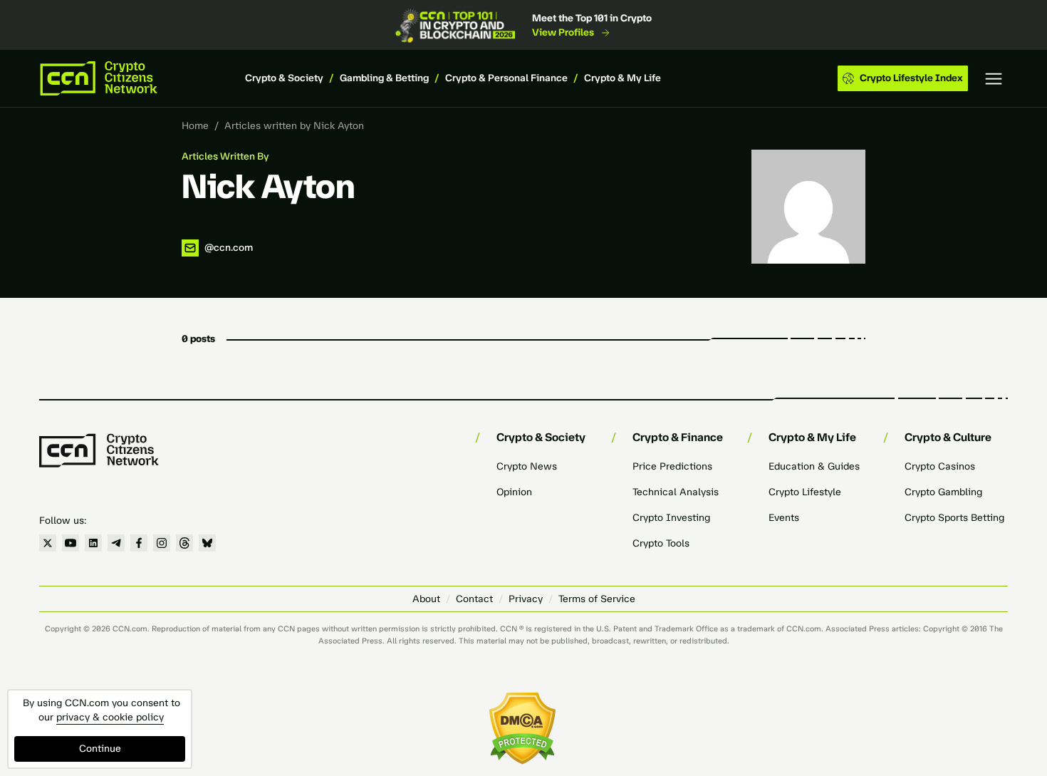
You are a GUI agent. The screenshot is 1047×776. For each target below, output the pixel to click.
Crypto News (526, 466)
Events (784, 518)
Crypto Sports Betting (954, 518)
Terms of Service (596, 599)
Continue (100, 749)
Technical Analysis (675, 492)
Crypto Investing (671, 518)
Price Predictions (672, 466)
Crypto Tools (660, 543)
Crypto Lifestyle (805, 492)
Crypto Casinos (940, 466)
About (426, 599)
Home (195, 126)
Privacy (526, 599)
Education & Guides (814, 466)
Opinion (514, 492)
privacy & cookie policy (110, 717)
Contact (474, 599)
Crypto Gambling (943, 492)
